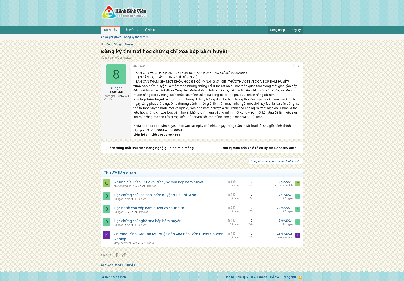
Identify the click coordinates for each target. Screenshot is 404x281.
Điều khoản (259, 277)
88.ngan (109, 57)
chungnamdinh (122, 186)
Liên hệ (230, 277)
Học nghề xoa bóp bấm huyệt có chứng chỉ (149, 207)
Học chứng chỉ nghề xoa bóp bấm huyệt (147, 220)
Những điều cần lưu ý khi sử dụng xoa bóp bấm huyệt (158, 181)
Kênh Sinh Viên (115, 277)
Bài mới (129, 30)
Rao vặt (151, 186)
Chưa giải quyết (111, 37)
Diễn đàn (110, 30)
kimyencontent (122, 243)
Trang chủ (289, 277)
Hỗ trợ (274, 277)
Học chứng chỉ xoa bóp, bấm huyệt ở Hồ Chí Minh (155, 194)
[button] (137, 30)
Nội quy (243, 277)
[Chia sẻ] (293, 65)
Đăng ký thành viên (136, 37)
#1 (299, 65)
